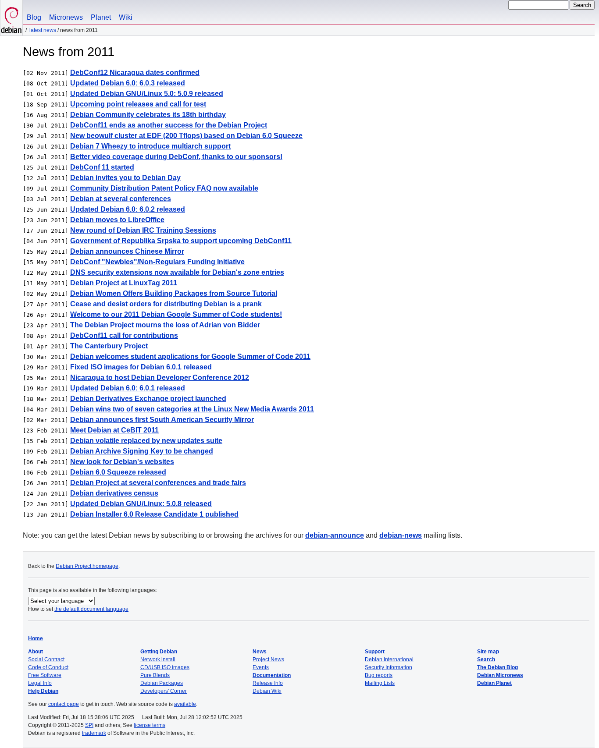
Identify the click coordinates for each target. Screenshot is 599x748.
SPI (89, 725)
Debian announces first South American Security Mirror (162, 419)
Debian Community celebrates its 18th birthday (148, 114)
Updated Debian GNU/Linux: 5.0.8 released (141, 503)
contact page (63, 704)
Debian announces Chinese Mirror (127, 251)
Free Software (44, 675)
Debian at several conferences (120, 198)
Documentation (272, 675)
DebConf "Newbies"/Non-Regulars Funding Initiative (157, 262)
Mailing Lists (380, 683)
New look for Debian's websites (122, 461)
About (35, 652)
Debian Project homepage (87, 566)
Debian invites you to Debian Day (125, 177)
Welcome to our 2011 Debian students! (176, 314)
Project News (268, 659)
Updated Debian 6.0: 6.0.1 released (127, 388)
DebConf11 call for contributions (124, 335)
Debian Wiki (267, 691)
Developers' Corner (163, 691)
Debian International (389, 659)
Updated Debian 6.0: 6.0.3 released (127, 83)
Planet (101, 17)
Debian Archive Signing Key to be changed (141, 451)
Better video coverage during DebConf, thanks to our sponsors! (176, 156)
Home (35, 638)
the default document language (91, 609)
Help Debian (43, 691)
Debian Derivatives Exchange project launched (148, 398)
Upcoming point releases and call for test (138, 104)
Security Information (388, 667)
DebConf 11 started (102, 167)
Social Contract (46, 659)
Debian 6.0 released (118, 472)
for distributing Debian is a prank (166, 304)
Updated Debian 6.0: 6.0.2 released (127, 209)
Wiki (125, 17)
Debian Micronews (500, 675)
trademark (94, 733)
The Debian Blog (497, 667)
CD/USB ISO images (164, 667)
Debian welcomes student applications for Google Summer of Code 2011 (190, 356)
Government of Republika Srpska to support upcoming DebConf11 (181, 241)
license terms (149, 725)
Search (486, 659)
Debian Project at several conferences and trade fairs (158, 482)
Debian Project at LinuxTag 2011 (123, 283)
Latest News (42, 30)
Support (375, 652)
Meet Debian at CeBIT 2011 (114, 430)
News (260, 652)
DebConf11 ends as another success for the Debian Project (168, 125)
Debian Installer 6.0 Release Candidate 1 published (154, 514)
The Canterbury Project (109, 346)
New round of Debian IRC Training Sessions (143, 230)
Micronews (66, 17)
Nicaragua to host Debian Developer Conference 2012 (159, 377)
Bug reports (378, 675)
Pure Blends (155, 675)
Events (261, 667)
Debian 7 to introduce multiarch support (150, 146)
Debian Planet (494, 683)
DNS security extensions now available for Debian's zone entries (177, 272)
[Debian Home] (11, 17)
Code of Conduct (48, 667)
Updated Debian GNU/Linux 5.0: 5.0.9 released (146, 93)
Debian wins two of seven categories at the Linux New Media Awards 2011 (192, 409)
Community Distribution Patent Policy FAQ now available (164, 188)
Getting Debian (158, 652)
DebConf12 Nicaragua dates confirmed (135, 72)
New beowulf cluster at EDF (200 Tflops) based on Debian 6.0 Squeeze (186, 135)
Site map (488, 652)
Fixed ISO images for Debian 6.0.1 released (141, 367)
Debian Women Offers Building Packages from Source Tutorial (173, 293)
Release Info (268, 683)
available (185, 704)
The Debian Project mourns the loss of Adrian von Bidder (165, 325)
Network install (157, 659)
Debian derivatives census (114, 493)
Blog (34, 17)
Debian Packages (161, 683)
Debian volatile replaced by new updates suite (146, 440)
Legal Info (40, 683)
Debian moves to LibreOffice (117, 219)
